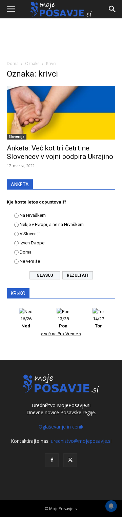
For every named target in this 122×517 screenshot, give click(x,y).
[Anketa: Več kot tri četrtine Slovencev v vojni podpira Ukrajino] (61, 113)
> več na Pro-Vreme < (61, 333)
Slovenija (16, 136)
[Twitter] (70, 460)
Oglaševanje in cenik (61, 426)
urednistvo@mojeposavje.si (81, 441)
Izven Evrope (32, 242)
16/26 (26, 322)
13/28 (63, 322)
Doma (13, 63)
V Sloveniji (30, 233)
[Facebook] (52, 460)
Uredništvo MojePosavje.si (61, 405)
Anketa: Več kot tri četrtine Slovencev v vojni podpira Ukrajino (60, 152)
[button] (11, 9)
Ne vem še (30, 261)
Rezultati (77, 275)
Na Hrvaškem (33, 215)
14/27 (98, 322)
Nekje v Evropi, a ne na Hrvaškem (52, 224)
